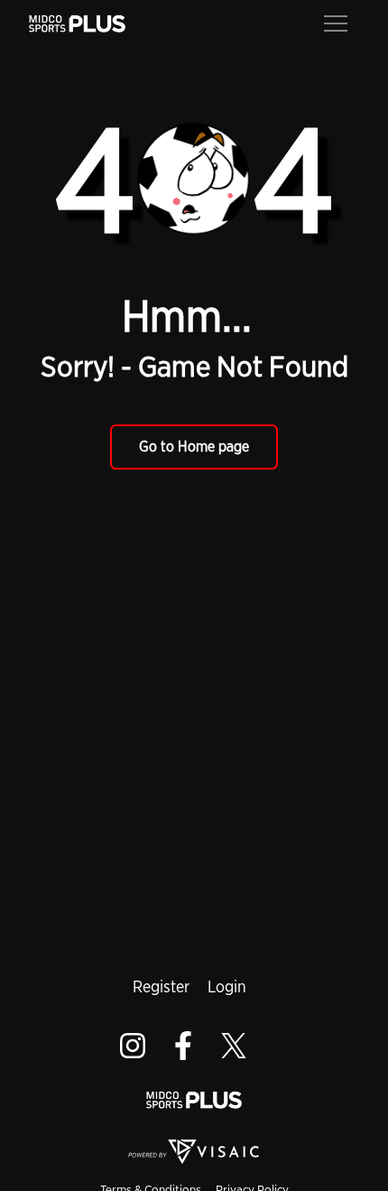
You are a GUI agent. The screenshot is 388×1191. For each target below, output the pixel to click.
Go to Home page (194, 446)
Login (227, 986)
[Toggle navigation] (335, 21)
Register (161, 986)
